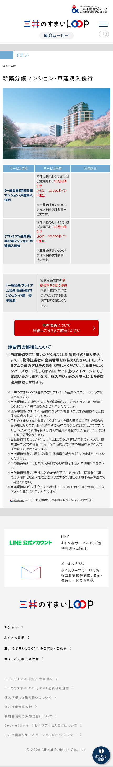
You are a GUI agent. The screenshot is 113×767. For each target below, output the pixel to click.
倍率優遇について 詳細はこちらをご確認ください (56, 328)
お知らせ (11, 627)
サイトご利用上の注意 (21, 659)
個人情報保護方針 (18, 706)
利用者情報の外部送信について (28, 716)
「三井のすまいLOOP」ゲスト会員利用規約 (36, 688)
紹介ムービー (56, 35)
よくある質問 (14, 637)
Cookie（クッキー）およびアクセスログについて (40, 725)
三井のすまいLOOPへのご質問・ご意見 (35, 648)
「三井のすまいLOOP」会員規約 (28, 679)
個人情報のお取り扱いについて (28, 697)
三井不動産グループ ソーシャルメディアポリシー (40, 735)
